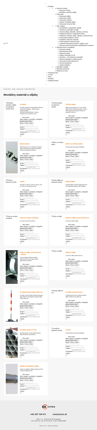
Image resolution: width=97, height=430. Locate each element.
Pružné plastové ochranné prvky (69, 41)
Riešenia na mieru (62, 71)
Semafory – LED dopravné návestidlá (71, 57)
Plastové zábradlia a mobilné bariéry (70, 59)
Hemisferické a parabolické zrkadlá (70, 28)
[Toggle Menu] (45, 3)
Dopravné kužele (64, 53)
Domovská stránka (7, 89)
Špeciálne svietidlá (62, 67)
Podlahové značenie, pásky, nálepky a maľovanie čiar (76, 35)
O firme (50, 74)
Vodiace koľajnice (64, 65)
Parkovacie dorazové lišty (67, 24)
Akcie (49, 76)
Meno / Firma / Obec (27, 123)
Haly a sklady (61, 26)
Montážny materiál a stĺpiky (67, 12)
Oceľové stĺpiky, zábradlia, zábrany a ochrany (73, 32)
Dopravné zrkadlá (64, 49)
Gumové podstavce (65, 63)
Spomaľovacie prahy (65, 51)
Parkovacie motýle (65, 18)
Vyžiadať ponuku (53, 80)
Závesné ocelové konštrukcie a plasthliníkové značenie (76, 45)
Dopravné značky (62, 8)
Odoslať (22, 134)
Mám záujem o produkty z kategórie (31, 119)
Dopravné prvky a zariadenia (65, 47)
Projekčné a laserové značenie (68, 39)
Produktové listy (53, 73)
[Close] (45, 84)
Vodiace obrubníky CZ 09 (67, 55)
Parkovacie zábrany (65, 20)
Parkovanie (60, 14)
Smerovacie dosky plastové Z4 (68, 61)
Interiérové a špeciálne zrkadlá (68, 30)
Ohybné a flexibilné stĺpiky (67, 22)
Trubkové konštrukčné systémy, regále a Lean (73, 43)
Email (22, 127)
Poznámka (23, 132)
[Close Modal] (20, 136)
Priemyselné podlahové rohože (69, 37)
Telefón (22, 129)
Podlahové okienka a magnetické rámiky (71, 34)
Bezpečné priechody (63, 69)
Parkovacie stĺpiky (65, 16)
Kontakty (50, 78)
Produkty (51, 6)
